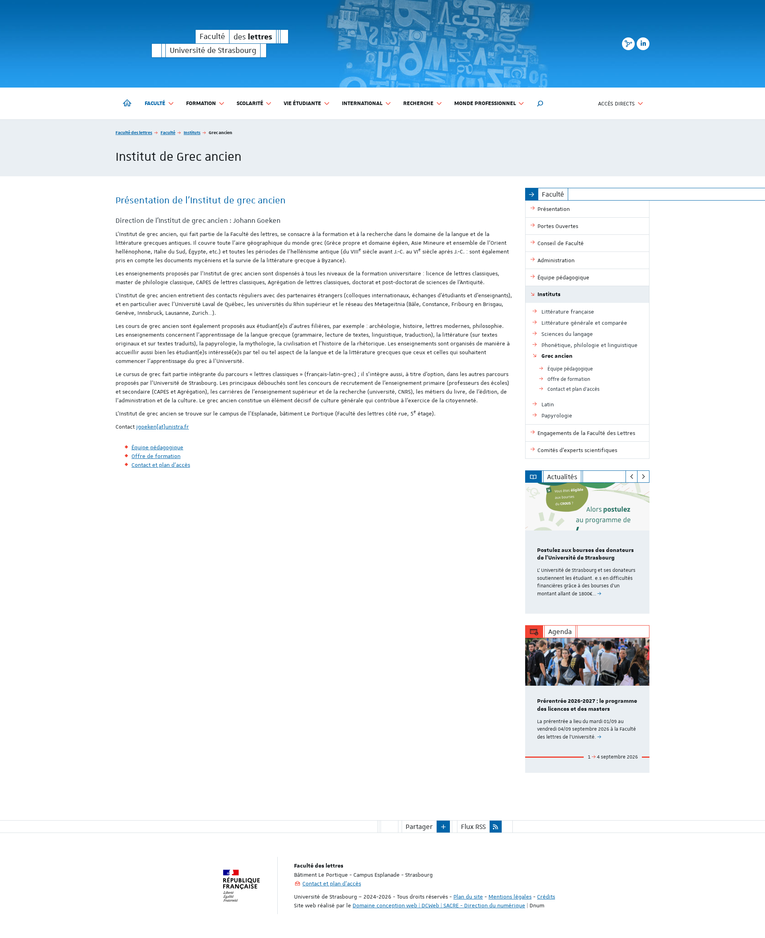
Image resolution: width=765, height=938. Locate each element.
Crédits (546, 896)
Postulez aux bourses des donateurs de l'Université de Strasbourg (585, 554)
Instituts (192, 132)
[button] (540, 103)
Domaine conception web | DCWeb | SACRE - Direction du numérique (439, 905)
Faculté (168, 132)
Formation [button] (201, 103)
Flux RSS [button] (473, 826)
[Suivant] (643, 476)
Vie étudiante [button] (302, 103)
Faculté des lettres (134, 132)
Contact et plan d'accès (331, 883)
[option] (587, 548)
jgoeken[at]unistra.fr (162, 426)
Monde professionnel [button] (485, 103)
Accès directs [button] (616, 103)
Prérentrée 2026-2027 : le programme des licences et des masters (587, 705)
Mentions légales (510, 896)
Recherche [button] (418, 103)
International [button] (362, 103)
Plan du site (468, 896)
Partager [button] (419, 826)
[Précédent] (632, 476)
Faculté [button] (155, 103)
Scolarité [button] (250, 103)
